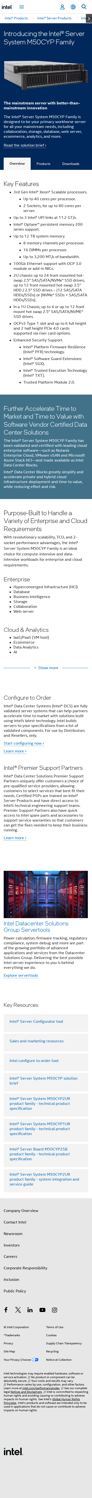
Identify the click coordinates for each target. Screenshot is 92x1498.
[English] (73, 7)
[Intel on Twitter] (18, 1310)
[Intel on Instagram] (54, 1310)
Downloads (70, 164)
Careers (10, 1256)
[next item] (89, 18)
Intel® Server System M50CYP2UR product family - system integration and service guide (44, 1179)
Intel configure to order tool (34, 1060)
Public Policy (15, 1291)
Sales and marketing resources (37, 1041)
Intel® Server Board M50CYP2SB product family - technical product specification (40, 1154)
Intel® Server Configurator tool (36, 1021)
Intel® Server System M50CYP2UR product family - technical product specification (40, 1103)
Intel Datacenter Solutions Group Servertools (36, 926)
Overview (17, 163)
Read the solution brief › (25, 145)
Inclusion (11, 1279)
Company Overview (21, 1210)
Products (44, 164)
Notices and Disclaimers (26, 1392)
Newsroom (13, 1233)
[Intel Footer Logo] (13, 1451)
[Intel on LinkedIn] (30, 1310)
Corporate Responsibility (25, 1268)
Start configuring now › (24, 743)
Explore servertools (21, 975)
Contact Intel (15, 1222)
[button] (46, 585)
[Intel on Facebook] (6, 1310)
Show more (48, 667)
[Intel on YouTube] (42, 1310)
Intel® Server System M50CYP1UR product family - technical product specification (40, 1129)
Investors (12, 1245)
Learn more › (15, 751)
